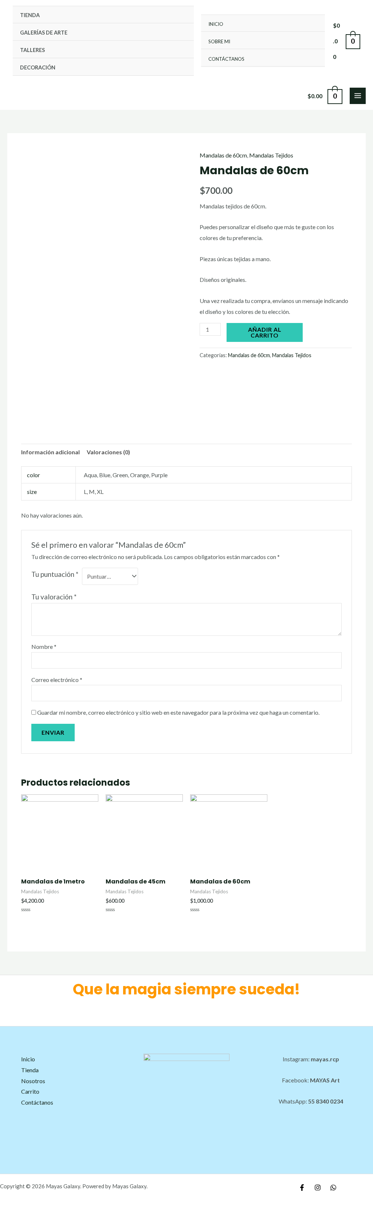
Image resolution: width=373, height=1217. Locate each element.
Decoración (37, 67)
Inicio (215, 24)
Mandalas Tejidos (271, 155)
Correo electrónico (56, 679)
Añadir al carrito (265, 332)
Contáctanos (226, 59)
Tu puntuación (54, 574)
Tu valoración (53, 596)
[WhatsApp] (333, 1187)
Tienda (30, 15)
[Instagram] (317, 1187)
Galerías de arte (43, 32)
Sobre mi (219, 41)
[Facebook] (302, 1187)
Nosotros (33, 1080)
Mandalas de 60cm (223, 155)
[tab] (50, 452)
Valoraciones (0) (108, 451)
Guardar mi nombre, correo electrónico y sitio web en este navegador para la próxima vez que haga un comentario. (178, 712)
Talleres (32, 50)
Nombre (43, 646)
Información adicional (50, 451)
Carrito (30, 1091)
